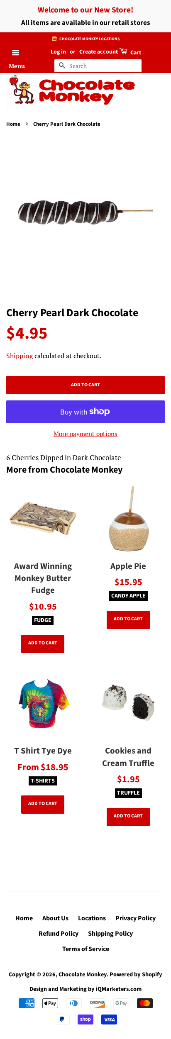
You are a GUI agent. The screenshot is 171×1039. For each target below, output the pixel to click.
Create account (98, 52)
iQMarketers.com (119, 989)
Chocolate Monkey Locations (89, 39)
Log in (58, 52)
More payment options (85, 433)
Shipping (19, 355)
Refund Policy (58, 933)
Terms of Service (85, 949)
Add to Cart (42, 642)
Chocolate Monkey (87, 92)
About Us (55, 918)
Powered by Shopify (136, 974)
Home (13, 124)
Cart (135, 53)
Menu (17, 66)
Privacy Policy (135, 918)
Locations (92, 918)
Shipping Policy (110, 933)
